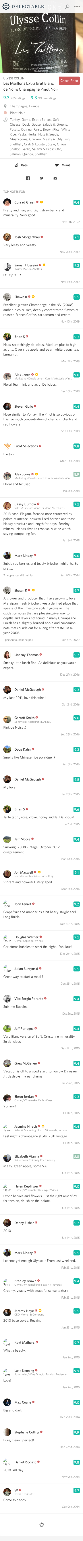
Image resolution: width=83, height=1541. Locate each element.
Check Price (69, 81)
